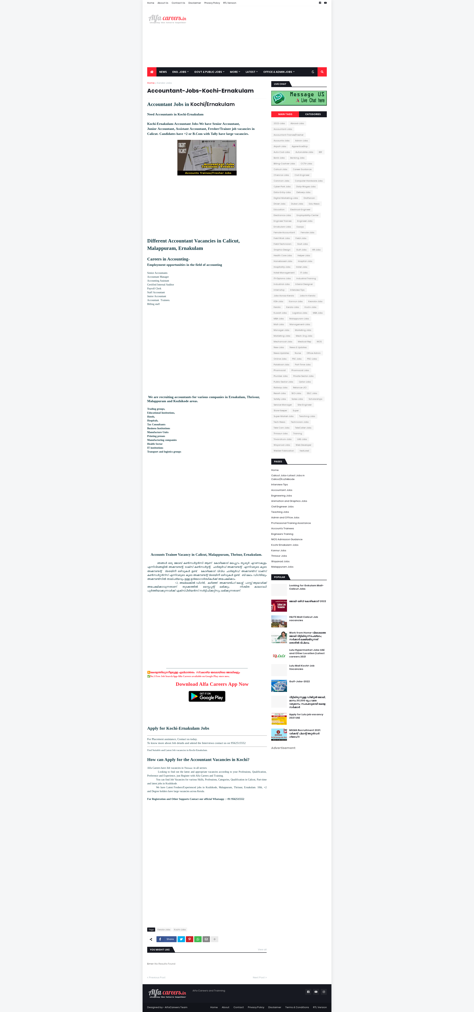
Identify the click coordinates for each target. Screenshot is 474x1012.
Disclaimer (194, 2)
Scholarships (315, 399)
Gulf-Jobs (301, 249)
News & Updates (298, 347)
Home (150, 2)
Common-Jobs (281, 180)
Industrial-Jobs (282, 284)
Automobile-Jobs (304, 152)
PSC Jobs (296, 358)
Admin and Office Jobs (285, 517)
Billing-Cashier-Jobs (284, 163)
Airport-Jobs (280, 146)
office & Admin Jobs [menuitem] (277, 72)
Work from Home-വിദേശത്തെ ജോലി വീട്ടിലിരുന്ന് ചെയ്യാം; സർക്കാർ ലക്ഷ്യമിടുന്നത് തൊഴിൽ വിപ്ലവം (307, 638)
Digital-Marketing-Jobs (286, 198)
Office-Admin (314, 353)
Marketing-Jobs (282, 335)
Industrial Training (306, 278)
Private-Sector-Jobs (303, 376)
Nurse (298, 353)
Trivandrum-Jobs (282, 439)
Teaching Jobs (280, 512)
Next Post (259, 977)
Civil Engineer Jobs (282, 506)
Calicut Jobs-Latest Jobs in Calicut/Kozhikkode (288, 477)
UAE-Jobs (302, 439)
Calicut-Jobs (280, 169)
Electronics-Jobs (282, 215)
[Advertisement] (259, 37)
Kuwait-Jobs (280, 312)
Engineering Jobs (281, 495)
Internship (279, 289)
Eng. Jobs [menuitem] (179, 72)
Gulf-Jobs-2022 (299, 681)
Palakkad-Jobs (281, 364)
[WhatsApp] (198, 939)
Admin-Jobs (301, 140)
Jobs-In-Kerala (307, 295)
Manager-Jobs (281, 330)
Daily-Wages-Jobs (306, 186)
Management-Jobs (300, 324)
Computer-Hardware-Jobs (309, 180)
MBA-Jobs (279, 318)
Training (297, 433)
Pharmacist (280, 370)
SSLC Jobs (312, 393)
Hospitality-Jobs (282, 266)
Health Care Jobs (283, 255)
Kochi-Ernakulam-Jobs (284, 545)
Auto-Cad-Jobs (282, 152)
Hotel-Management (284, 272)
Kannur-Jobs (296, 301)
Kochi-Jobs (180, 929)
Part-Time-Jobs (303, 364)
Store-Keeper (280, 410)
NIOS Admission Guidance (287, 539)
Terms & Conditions (297, 1007)
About (225, 1007)
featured (304, 450)
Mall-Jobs (279, 324)
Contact (238, 1007)
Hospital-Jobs (305, 261)
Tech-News (279, 422)
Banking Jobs (297, 157)
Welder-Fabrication (284, 450)
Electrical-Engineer (300, 209)
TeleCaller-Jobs (303, 427)
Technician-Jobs (299, 422)
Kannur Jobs (278, 550)
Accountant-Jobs (283, 129)
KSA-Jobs (278, 301)
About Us (163, 2)
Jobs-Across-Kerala (284, 295)
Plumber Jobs (281, 376)
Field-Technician (282, 243)
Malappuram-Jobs (299, 318)
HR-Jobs (316, 249)
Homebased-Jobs (283, 261)
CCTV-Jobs (306, 163)
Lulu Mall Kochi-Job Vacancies (301, 667)
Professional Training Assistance (291, 523)
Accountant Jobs (281, 490)
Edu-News (314, 203)
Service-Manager (283, 404)
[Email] (206, 939)
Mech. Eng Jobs (304, 335)
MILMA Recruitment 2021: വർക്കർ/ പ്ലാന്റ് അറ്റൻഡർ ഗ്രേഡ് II (305, 734)
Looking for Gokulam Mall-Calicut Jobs (306, 587)
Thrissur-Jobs (281, 433)
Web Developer (303, 444)
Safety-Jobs (280, 399)
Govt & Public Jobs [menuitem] (208, 72)
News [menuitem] (163, 72)
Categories (313, 114)
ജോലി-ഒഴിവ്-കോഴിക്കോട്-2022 (307, 601)
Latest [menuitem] (250, 72)
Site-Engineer (305, 404)
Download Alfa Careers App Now (212, 684)
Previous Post (157, 977)
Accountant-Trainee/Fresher (288, 134)
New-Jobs (279, 347)
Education (279, 209)
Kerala (277, 307)
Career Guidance (302, 169)
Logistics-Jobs (299, 312)
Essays (300, 226)
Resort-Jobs (280, 393)
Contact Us (178, 2)
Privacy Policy (212, 2)
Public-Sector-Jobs (283, 381)
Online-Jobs (280, 358)
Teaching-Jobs (307, 416)
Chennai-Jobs (281, 175)
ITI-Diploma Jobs (282, 278)
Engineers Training (282, 534)
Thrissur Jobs (279, 556)
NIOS (319, 341)
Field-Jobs (301, 238)
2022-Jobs (279, 123)
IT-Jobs (304, 272)
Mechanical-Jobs (283, 341)
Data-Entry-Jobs (282, 192)
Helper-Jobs (304, 255)
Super (296, 410)
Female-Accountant (284, 232)
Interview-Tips (297, 289)
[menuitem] (151, 72)
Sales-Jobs (297, 399)
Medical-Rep (304, 341)
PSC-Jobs (312, 358)
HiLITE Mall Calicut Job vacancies (303, 618)
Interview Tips (279, 484)
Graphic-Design (282, 249)
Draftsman (309, 198)
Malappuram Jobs (282, 567)
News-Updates (281, 353)
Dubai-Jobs (297, 203)
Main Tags (285, 114)
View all (262, 949)
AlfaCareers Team (176, 1007)
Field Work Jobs (282, 238)
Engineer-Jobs (304, 221)
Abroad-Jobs (297, 123)
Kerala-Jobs (164, 83)
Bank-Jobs (279, 157)
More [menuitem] (234, 72)
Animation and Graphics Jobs (289, 501)
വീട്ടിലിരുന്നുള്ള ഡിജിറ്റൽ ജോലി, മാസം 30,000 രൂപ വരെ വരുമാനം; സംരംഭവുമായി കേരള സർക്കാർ (307, 702)
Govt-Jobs (302, 243)
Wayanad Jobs (280, 561)
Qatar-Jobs (305, 381)
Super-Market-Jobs (283, 416)
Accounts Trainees (282, 528)
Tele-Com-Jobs (281, 427)
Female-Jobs (307, 232)
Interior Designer (304, 284)
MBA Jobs (318, 312)
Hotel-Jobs (301, 266)
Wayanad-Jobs (282, 444)
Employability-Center (307, 215)
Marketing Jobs (303, 330)
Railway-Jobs (280, 387)
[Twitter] (181, 939)
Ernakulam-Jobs (282, 226)
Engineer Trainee (282, 221)
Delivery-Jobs (303, 192)
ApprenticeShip (300, 146)
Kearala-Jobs (315, 301)
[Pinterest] (189, 939)
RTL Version (229, 2)
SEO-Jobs (296, 393)
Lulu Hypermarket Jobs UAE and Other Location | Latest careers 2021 (307, 653)
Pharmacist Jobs (300, 370)
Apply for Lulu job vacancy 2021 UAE (306, 716)
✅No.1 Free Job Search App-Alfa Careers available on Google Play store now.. (189, 676)
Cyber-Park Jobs (282, 186)
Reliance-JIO (299, 387)
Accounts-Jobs (281, 140)
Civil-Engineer (302, 175)
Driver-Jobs (279, 203)
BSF (320, 152)
